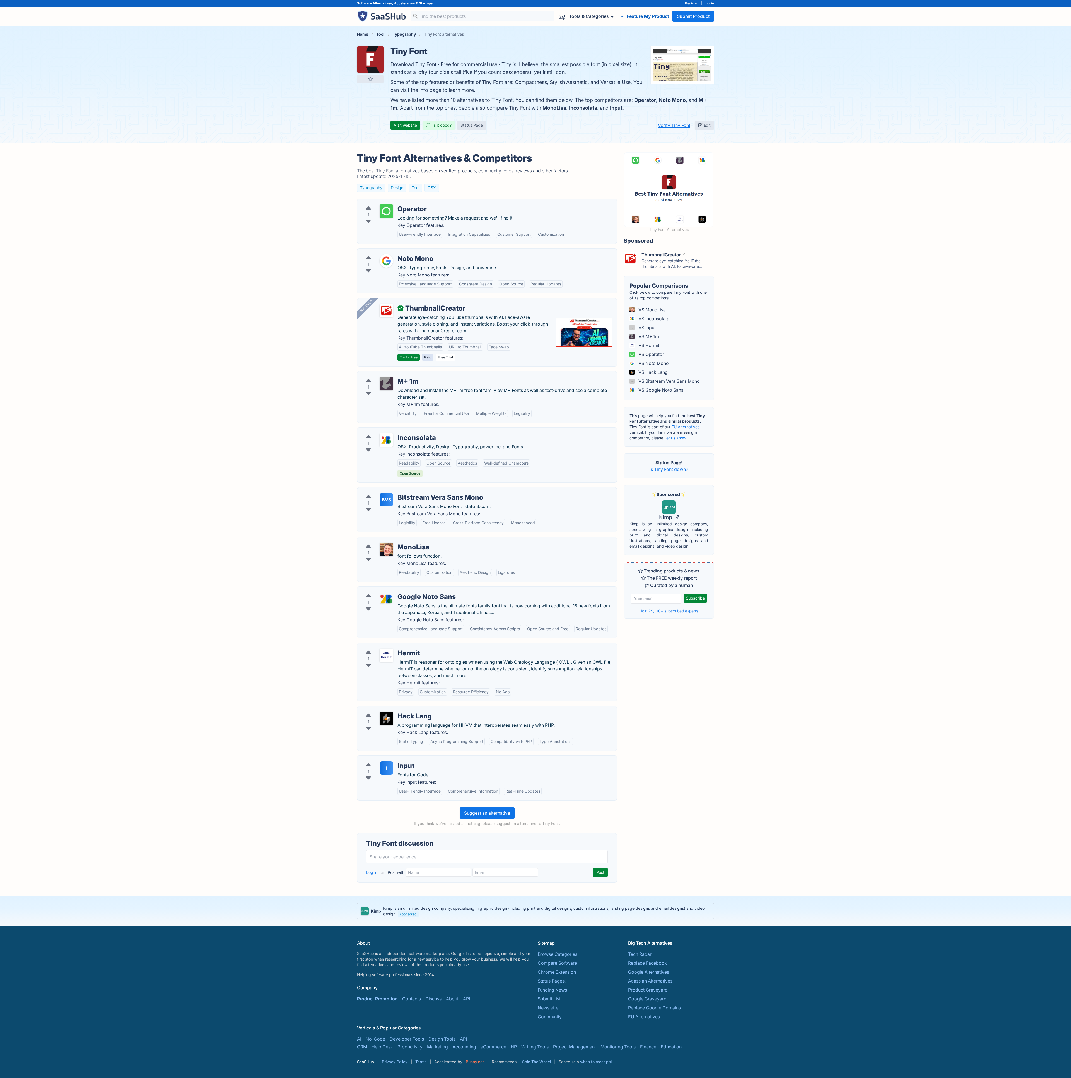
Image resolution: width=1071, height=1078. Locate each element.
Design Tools (441, 1039)
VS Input (646, 327)
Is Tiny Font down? (669, 469)
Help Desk (382, 1047)
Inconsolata (583, 108)
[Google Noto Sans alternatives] (386, 599)
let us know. (676, 437)
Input (616, 108)
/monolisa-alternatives (385, 540)
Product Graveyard (648, 990)
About (452, 999)
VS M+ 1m (648, 336)
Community (550, 1016)
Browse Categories (557, 954)
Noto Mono (672, 100)
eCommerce (493, 1047)
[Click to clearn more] (535, 911)
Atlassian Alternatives (650, 981)
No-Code (375, 1039)
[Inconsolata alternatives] (386, 440)
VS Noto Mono (653, 363)
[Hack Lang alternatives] (386, 718)
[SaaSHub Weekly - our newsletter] (562, 16)
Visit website (405, 125)
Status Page (471, 125)
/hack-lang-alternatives (386, 709)
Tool (415, 187)
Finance (648, 1047)
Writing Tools (535, 1047)
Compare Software (557, 963)
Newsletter (549, 1007)
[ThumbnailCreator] (386, 310)
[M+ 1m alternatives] (386, 383)
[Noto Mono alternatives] (386, 261)
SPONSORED (365, 306)
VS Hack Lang (652, 372)
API (466, 999)
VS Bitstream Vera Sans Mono (668, 381)
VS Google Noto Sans (660, 390)
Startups (426, 3)
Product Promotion (377, 999)
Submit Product (693, 16)
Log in (372, 872)
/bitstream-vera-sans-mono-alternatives (403, 491)
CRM (362, 1047)
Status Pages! (552, 981)
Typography (371, 187)
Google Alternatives (648, 972)
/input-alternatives (381, 759)
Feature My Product (647, 16)
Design (397, 187)
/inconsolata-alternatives (387, 431)
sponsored (408, 914)
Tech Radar (640, 954)
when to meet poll (596, 1061)
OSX (432, 187)
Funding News (552, 990)
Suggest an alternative (487, 813)
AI (359, 1039)
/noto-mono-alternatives (387, 252)
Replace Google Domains (654, 1007)
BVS (386, 499)
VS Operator (650, 354)
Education (671, 1047)
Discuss (433, 999)
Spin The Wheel (536, 1061)
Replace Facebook (647, 963)
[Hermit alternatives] (386, 655)
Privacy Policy (394, 1061)
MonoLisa (554, 108)
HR (514, 1047)
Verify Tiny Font (674, 125)
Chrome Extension (557, 972)
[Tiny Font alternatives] (370, 59)
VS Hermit (648, 345)
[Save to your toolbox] (370, 79)
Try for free (409, 357)
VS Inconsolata (653, 318)
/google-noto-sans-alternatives (394, 590)
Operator (645, 100)
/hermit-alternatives (382, 646)
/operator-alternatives (384, 202)
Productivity (410, 1047)
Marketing (437, 1047)
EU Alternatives (685, 426)
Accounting (464, 1047)
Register (691, 3)
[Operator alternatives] (386, 211)
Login (709, 3)
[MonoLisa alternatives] (386, 549)
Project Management (574, 1047)
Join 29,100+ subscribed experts (669, 610)
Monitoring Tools (618, 1047)
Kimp (666, 517)
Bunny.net (475, 1061)
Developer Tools (407, 1039)
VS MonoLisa (651, 309)
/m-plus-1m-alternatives (386, 374)
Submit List (549, 999)
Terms (420, 1061)
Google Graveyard (647, 999)
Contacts (411, 999)
